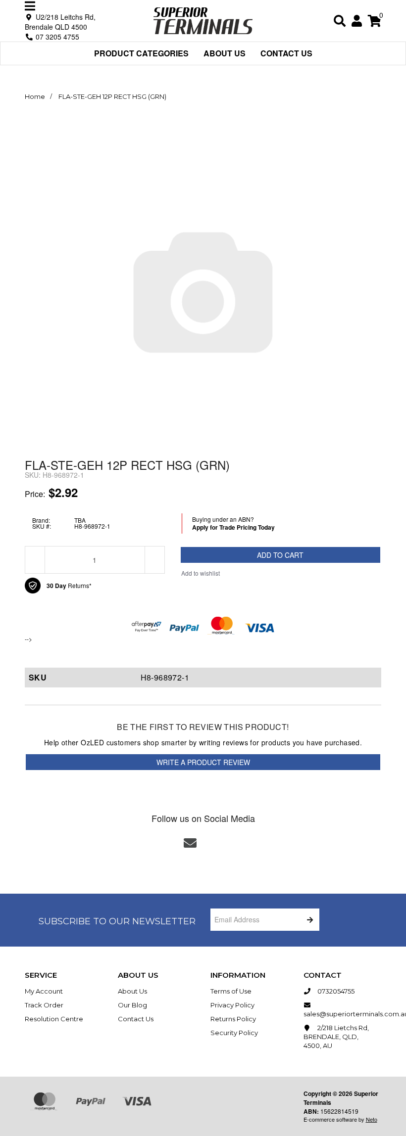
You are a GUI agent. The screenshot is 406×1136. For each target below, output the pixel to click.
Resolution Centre (54, 1019)
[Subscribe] (308, 920)
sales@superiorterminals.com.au (343, 1014)
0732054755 (335, 991)
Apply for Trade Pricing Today (233, 527)
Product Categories (141, 53)
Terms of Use (231, 991)
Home (35, 96)
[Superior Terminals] (203, 19)
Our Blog (132, 1005)
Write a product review (203, 762)
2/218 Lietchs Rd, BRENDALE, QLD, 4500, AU (336, 1036)
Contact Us (286, 53)
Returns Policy (233, 1019)
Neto (371, 1119)
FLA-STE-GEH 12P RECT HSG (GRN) (112, 96)
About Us (224, 53)
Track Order (44, 1005)
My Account (44, 991)
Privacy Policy (232, 1005)
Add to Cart (280, 555)
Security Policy (234, 1033)
